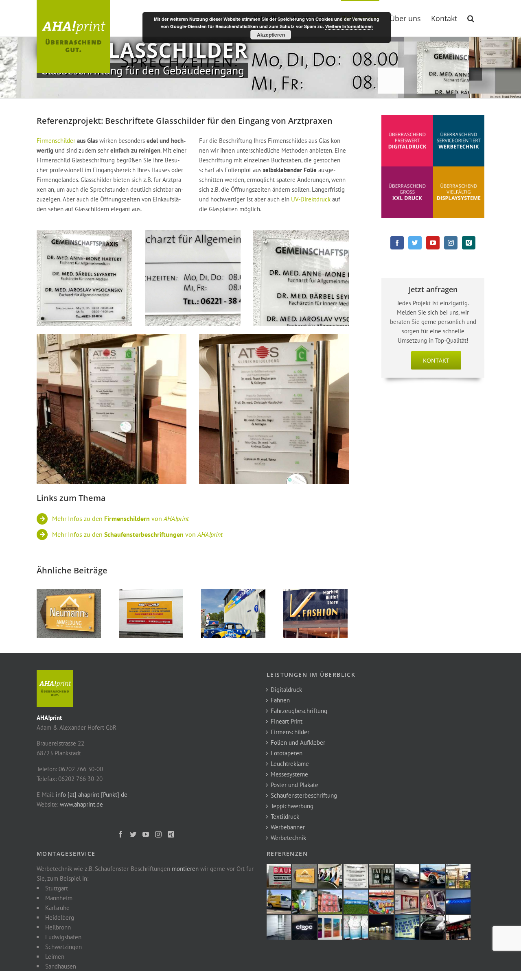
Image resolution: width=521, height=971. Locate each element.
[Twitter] (415, 242)
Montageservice (66, 853)
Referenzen (287, 853)
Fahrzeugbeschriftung (299, 711)
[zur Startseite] (55, 675)
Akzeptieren (271, 34)
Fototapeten (286, 753)
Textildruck (285, 816)
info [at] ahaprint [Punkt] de (91, 794)
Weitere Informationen (349, 26)
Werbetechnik (288, 838)
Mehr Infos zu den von (120, 518)
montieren (185, 869)
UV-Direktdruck (311, 199)
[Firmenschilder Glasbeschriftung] (84, 235)
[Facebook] (397, 242)
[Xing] (468, 242)
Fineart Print (286, 721)
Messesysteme (289, 774)
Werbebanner (288, 827)
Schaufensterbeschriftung (304, 795)
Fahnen (280, 700)
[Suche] (470, 17)
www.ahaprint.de (81, 804)
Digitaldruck (286, 689)
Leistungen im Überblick (311, 674)
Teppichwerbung (292, 806)
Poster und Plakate (294, 785)
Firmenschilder (56, 140)
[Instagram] (451, 242)
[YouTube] (433, 242)
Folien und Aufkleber (298, 742)
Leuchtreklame (290, 764)
